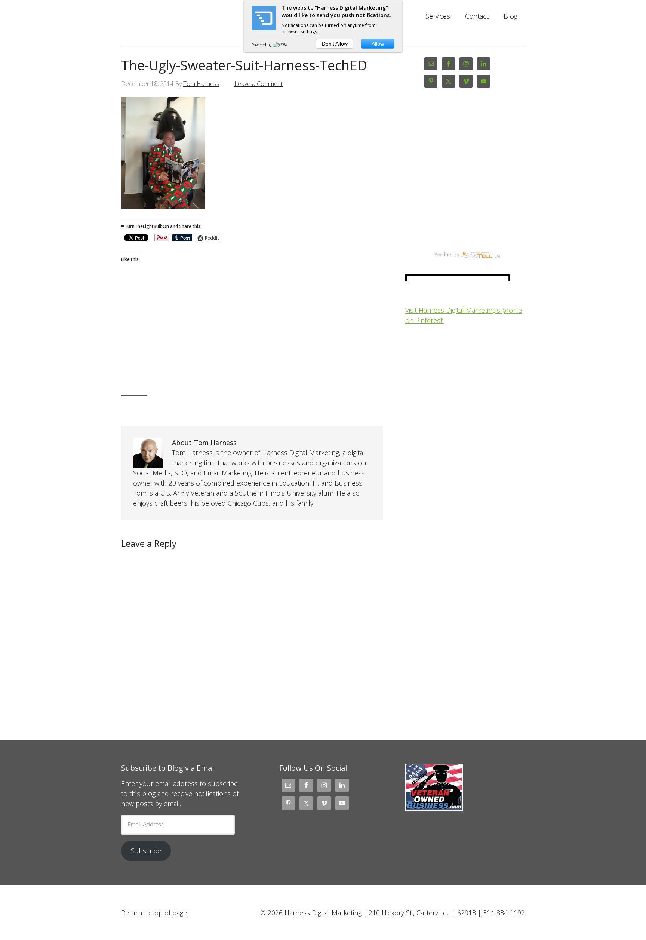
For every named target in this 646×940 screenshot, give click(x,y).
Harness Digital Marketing (181, 22)
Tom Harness (201, 84)
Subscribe (146, 850)
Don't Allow (335, 44)
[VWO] (280, 44)
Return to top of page (154, 912)
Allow (378, 44)
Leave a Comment (258, 84)
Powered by (262, 44)
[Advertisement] (252, 341)
